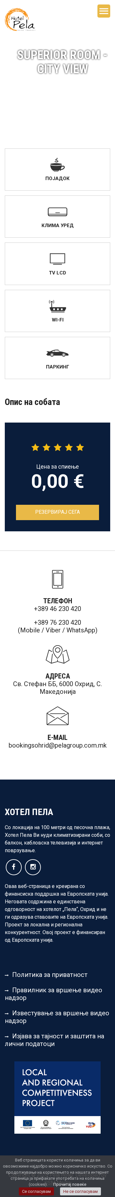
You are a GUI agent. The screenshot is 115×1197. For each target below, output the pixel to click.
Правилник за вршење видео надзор (53, 994)
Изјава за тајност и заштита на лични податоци (54, 1040)
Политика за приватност (50, 975)
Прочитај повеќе (69, 1184)
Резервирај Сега (57, 512)
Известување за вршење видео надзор (57, 1017)
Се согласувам (36, 1191)
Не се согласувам (80, 1191)
